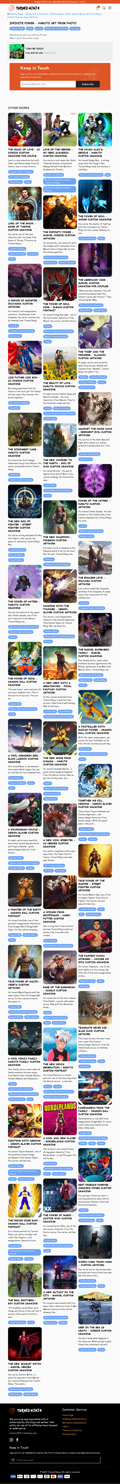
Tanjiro (83, 839)
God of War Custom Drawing (58, 490)
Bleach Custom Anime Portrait (58, 331)
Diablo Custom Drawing (55, 1017)
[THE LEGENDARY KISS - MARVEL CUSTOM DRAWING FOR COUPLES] (95, 259)
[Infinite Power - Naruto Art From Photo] (60, 15)
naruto (39, 28)
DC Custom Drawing (19, 177)
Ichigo (47, 341)
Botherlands (50, 1163)
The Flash (60, 870)
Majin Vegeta (32, 1017)
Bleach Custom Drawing (56, 336)
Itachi (29, 28)
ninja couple (50, 418)
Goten (101, 1143)
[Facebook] (17, 1439)
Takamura (84, 986)
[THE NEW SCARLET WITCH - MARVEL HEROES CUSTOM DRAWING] (25, 1343)
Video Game (59, 1022)
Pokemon (49, 559)
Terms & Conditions (72, 1430)
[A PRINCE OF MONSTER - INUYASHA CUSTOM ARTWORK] (25, 280)
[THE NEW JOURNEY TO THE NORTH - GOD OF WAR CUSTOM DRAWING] (60, 440)
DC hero (48, 870)
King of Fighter (16, 555)
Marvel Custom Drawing (56, 257)
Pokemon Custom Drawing (57, 564)
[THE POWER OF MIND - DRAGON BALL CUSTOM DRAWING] (25, 658)
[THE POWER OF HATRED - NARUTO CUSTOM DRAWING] (25, 581)
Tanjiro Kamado (26, 1179)
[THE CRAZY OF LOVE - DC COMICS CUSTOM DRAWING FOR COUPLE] (25, 129)
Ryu (81, 914)
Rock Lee (75, 28)
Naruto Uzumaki (52, 793)
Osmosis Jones (87, 1220)
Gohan (83, 1143)
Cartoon (83, 1210)
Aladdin (83, 377)
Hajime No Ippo (87, 981)
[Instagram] (11, 1439)
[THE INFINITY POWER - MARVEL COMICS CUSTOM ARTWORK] (60, 212)
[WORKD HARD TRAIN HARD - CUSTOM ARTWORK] (95, 1241)
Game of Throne (17, 254)
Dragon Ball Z (30, 935)
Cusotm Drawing (17, 549)
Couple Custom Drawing (21, 171)
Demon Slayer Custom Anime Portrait (23, 1172)
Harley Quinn (16, 182)
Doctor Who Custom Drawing (58, 1245)
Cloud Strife (50, 711)
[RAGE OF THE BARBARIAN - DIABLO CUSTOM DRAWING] (60, 967)
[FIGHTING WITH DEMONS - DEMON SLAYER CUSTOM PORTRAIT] (25, 1120)
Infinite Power (17, 28)
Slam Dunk (85, 1066)
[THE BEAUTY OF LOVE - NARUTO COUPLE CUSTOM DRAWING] (60, 363)
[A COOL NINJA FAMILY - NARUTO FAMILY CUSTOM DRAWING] (25, 1038)
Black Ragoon (16, 777)
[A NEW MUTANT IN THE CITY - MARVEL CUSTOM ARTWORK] (60, 1272)
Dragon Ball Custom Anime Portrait (22, 1252)
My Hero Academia (53, 174)
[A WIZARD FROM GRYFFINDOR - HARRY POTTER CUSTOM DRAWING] (60, 892)
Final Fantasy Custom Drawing (58, 716)
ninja (30, 1099)
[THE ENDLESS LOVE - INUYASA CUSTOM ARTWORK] (95, 557)
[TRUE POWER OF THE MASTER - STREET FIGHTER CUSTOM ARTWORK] (95, 860)
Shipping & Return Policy (74, 1418)
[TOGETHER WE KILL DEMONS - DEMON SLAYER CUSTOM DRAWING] (95, 780)
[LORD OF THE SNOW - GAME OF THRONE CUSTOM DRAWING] (25, 203)
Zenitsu (48, 641)
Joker (27, 182)
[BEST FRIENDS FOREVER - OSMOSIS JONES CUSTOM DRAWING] (95, 1164)
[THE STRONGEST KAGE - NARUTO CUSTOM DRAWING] (25, 429)
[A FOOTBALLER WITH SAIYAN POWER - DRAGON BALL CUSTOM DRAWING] (95, 706)
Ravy (12, 788)
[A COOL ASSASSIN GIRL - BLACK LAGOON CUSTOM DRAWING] (25, 735)
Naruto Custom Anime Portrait (24, 627)
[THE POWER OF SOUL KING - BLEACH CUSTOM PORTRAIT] (60, 284)
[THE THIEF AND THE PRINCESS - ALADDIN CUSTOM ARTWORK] (95, 331)
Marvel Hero (50, 262)
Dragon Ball (15, 704)
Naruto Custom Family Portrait (23, 1094)
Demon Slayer (51, 631)
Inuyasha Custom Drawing (22, 331)
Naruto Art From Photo (56, 28)
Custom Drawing (87, 238)
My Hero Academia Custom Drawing (57, 189)
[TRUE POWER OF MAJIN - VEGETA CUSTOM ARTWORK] (25, 961)
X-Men (83, 685)
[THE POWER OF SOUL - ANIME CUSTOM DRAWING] (95, 196)
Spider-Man (100, 310)
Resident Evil (86, 459)
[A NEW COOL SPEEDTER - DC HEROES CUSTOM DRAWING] (60, 820)
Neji (107, 174)
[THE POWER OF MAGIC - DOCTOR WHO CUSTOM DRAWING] (60, 1195)
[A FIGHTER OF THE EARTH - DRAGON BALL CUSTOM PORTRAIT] (25, 889)
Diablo (47, 1012)
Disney (102, 382)
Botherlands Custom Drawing (58, 1168)
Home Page (67, 1414)
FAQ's (65, 1426)
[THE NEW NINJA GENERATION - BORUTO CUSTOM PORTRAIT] (60, 1044)
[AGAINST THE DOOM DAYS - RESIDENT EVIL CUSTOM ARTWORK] (95, 408)
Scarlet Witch (31, 1394)
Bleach (48, 326)
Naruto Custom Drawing (91, 174)
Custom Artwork (98, 377)
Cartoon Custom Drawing (91, 1215)
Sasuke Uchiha (86, 536)
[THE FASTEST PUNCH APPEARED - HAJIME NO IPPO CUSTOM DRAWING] (95, 935)
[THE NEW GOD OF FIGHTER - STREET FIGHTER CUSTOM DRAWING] (25, 501)
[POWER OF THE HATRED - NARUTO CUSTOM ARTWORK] (95, 480)
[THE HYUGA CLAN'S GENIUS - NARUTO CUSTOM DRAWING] (95, 129)
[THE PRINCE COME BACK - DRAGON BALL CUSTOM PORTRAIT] (25, 1200)
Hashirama (14, 474)
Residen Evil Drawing (89, 454)
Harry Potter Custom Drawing (58, 945)
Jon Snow (32, 254)
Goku (12, 714)
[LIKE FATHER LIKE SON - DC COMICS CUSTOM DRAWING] (25, 357)
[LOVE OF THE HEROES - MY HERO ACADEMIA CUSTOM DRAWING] (60, 129)
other (101, 238)
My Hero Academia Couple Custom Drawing (57, 181)
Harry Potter (50, 940)
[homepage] (24, 7)
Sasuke (13, 637)
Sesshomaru (15, 336)
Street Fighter (16, 560)
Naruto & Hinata (61, 408)
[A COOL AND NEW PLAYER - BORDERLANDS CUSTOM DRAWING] (60, 1118)
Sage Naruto (50, 798)
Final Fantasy (65, 711)
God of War (50, 485)
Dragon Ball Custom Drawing (23, 709)
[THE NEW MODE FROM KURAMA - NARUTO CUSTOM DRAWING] (60, 738)
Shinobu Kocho (17, 868)
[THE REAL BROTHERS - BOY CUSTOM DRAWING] (25, 1280)
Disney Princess (87, 387)
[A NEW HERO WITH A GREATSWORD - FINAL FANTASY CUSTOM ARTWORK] (60, 662)
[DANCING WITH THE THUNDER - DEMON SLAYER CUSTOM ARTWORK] (60, 585)
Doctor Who (50, 1240)
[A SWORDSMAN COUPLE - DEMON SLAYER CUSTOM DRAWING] (25, 809)
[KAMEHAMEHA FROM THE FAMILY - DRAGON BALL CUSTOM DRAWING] (95, 1087)
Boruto (48, 1086)
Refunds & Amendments (74, 1422)
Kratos (47, 495)
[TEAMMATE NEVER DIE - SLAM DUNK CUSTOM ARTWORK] (95, 1007)
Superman (14, 408)
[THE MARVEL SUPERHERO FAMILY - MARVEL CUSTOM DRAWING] (95, 629)
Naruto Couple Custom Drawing (59, 413)
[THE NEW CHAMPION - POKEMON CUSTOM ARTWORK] (60, 517)
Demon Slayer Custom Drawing (59, 636)
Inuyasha (14, 325)
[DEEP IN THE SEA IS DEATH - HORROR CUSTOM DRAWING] (95, 1307)
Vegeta (29, 1258)
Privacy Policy (69, 1433)
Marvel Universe (67, 262)
